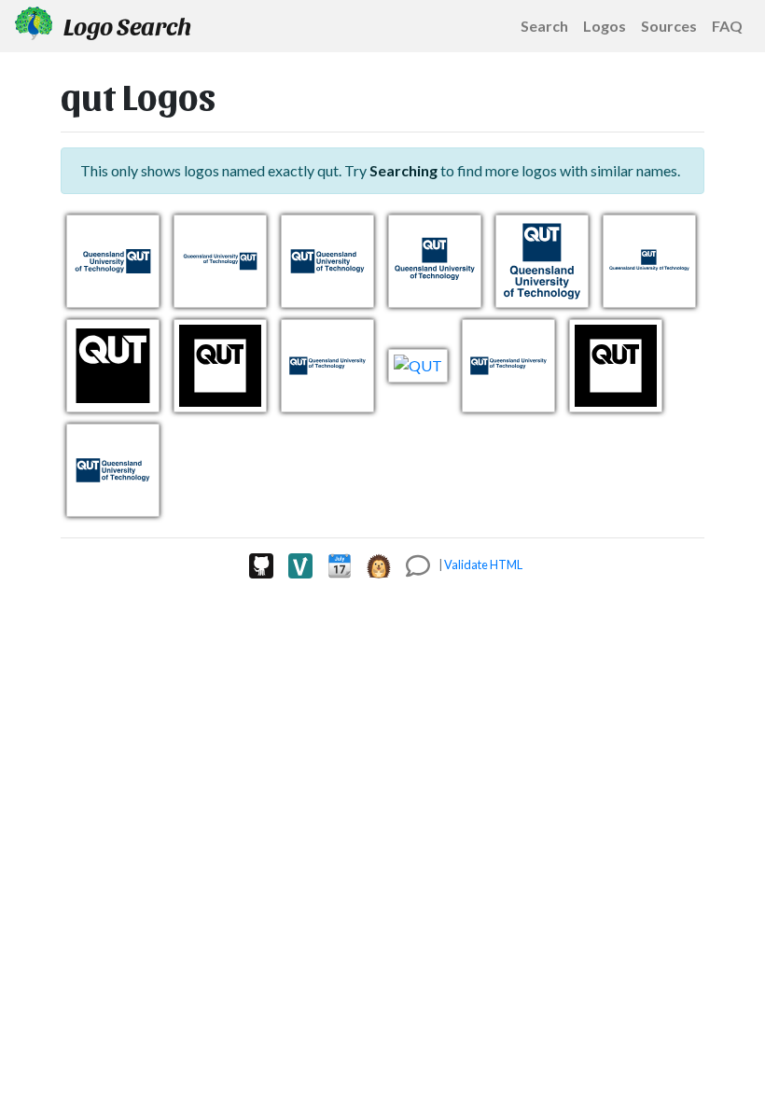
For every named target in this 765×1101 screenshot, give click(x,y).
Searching (403, 170)
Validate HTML (483, 564)
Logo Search (125, 25)
